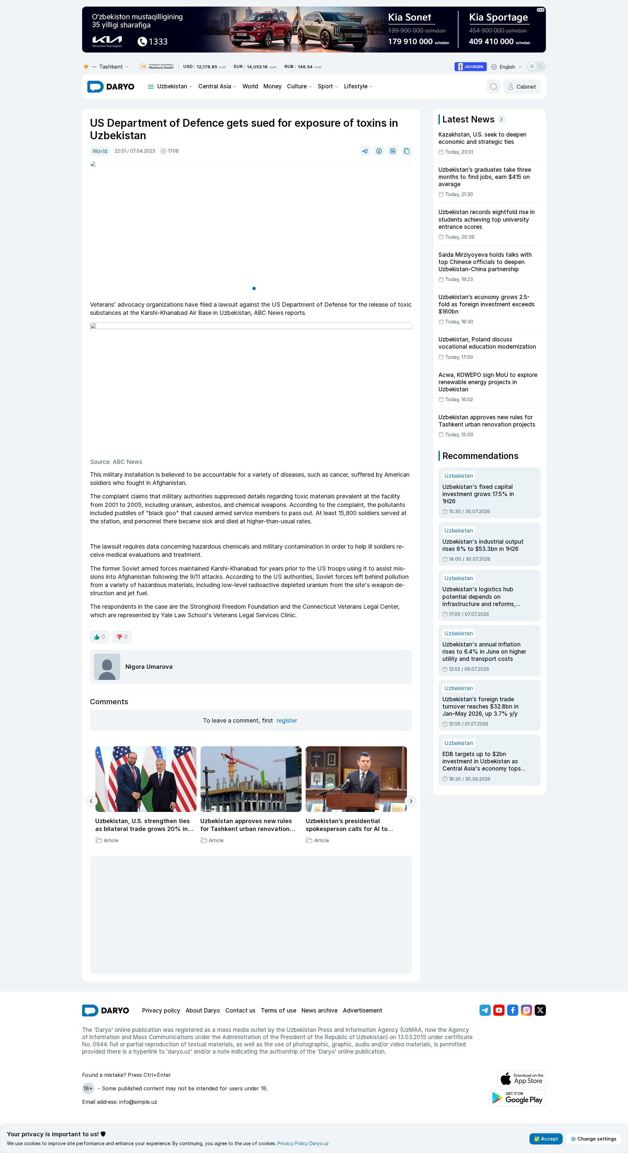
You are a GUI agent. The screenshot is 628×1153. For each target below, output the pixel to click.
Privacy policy (161, 1010)
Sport (325, 86)
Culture (297, 86)
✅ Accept (546, 1139)
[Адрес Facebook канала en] (512, 1010)
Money (272, 86)
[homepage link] (110, 87)
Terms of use (278, 1010)
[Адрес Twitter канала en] (540, 1010)
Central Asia (214, 86)
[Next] (411, 801)
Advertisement (362, 1010)
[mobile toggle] (150, 86)
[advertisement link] (471, 66)
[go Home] (105, 1010)
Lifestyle (356, 86)
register (287, 720)
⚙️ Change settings (594, 1139)
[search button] (493, 86)
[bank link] (156, 67)
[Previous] (91, 801)
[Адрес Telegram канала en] (485, 1010)
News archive (320, 1010)
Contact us (240, 1010)
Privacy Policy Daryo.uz (303, 1143)
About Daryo (203, 1010)
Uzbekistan (172, 86)
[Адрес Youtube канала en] (499, 1010)
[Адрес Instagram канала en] (526, 1010)
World (250, 86)
